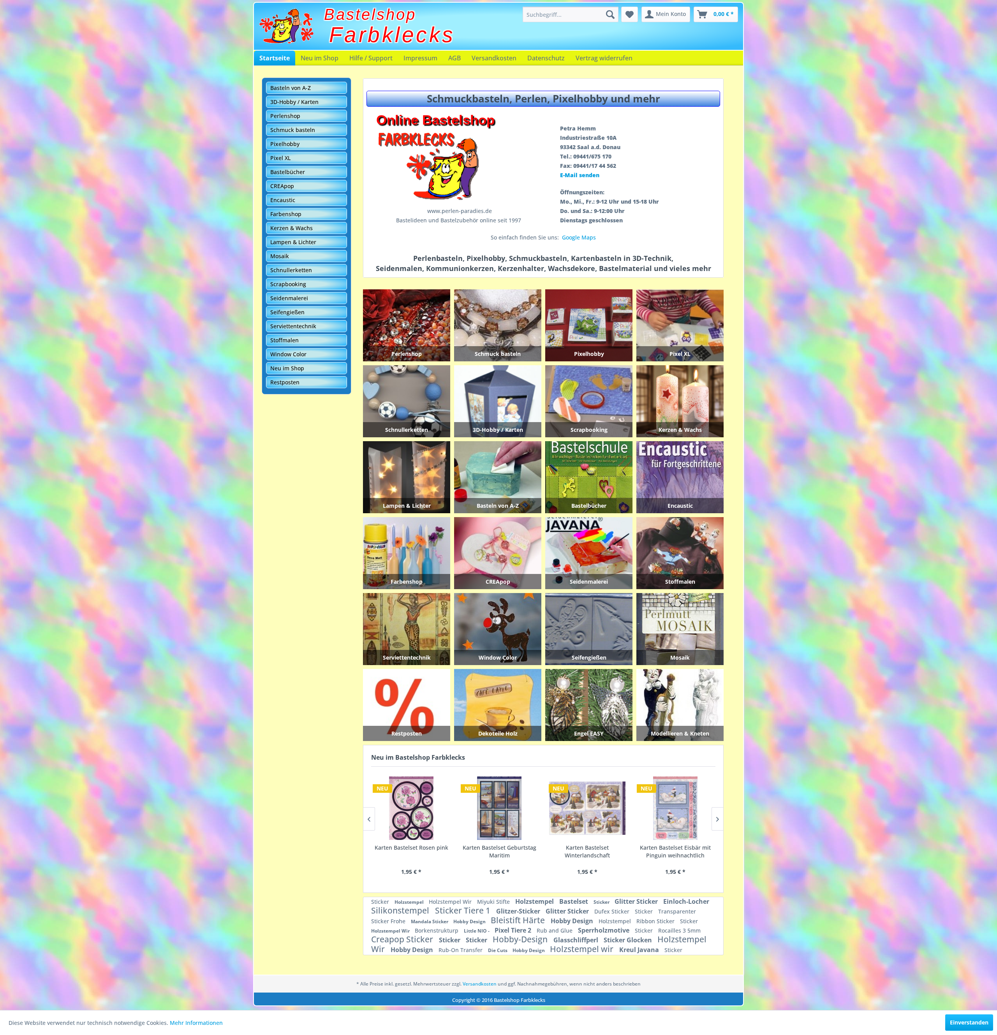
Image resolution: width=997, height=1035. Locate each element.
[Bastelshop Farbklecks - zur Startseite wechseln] (286, 26)
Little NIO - (477, 931)
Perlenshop (285, 116)
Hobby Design (470, 921)
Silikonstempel (401, 910)
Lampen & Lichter (293, 242)
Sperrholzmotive (604, 930)
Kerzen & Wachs (291, 228)
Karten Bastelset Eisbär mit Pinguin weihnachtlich (499, 851)
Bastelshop (370, 14)
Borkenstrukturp (437, 930)
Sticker (381, 901)
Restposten (284, 382)
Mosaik (279, 256)
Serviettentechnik (293, 326)
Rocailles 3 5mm (679, 930)
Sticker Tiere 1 (463, 910)
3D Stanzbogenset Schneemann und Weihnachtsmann (675, 851)
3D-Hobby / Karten (294, 102)
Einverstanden (969, 1022)
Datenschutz (546, 58)
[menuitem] (570, 14)
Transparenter (677, 911)
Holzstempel (410, 902)
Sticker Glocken (629, 940)
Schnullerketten (291, 270)
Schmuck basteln (292, 130)
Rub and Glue (555, 930)
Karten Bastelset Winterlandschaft (411, 851)
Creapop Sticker (403, 939)
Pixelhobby (284, 144)
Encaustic (282, 200)
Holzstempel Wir (451, 901)
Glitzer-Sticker (519, 911)
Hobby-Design (521, 939)
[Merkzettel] (629, 14)
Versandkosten (494, 58)
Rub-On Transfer (461, 950)
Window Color (288, 354)
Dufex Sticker (612, 911)
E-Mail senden (579, 175)
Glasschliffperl (576, 940)
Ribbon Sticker (656, 921)
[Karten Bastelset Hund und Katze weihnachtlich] (587, 808)
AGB (454, 58)
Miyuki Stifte (494, 901)
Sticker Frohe (389, 921)
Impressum (420, 58)
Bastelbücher (287, 172)
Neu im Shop (319, 58)
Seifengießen (287, 312)
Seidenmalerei (289, 298)
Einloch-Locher (686, 901)
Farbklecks (392, 35)
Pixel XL (280, 158)
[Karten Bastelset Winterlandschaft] (411, 808)
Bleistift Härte (519, 920)
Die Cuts (498, 950)
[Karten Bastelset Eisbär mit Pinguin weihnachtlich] (499, 808)
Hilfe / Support (371, 58)
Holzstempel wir (582, 948)
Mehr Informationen (196, 1022)
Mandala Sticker (430, 921)
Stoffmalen (284, 340)
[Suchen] (610, 14)
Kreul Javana (640, 949)
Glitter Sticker (637, 901)
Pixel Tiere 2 (514, 930)
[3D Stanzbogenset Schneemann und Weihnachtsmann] (675, 808)
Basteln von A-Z (290, 88)
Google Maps (579, 237)
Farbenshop (285, 214)
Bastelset (574, 901)
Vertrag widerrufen (604, 58)
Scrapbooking (288, 284)
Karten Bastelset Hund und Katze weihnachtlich (587, 851)
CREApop (282, 186)
